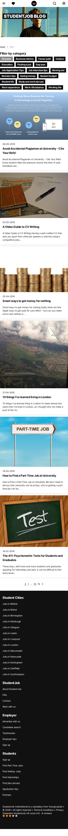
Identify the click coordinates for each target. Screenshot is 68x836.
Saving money (27, 76)
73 (35, 584)
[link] (42, 584)
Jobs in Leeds (10, 633)
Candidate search (12, 727)
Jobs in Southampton (13, 674)
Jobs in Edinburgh (12, 621)
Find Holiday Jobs (12, 771)
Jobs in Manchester (12, 650)
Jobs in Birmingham (12, 615)
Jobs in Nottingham (12, 662)
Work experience (11, 87)
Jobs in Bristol (10, 609)
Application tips (10, 789)
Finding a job (24, 64)
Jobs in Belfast (10, 603)
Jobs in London (10, 645)
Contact (7, 700)
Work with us (9, 706)
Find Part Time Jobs (13, 765)
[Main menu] (3, 3)
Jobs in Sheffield (11, 668)
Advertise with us (11, 721)
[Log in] (63, 3)
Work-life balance (34, 87)
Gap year (40, 64)
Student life (8, 81)
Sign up (6, 744)
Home (2, 47)
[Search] (56, 3)
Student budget (48, 76)
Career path (44, 58)
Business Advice (25, 58)
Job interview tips (37, 70)
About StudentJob (12, 689)
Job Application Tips (13, 70)
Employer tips (9, 739)
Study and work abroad (31, 81)
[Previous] (25, 584)
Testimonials (9, 733)
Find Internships (11, 777)
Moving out (58, 70)
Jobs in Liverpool (11, 639)
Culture (60, 58)
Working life (54, 87)
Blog (12, 47)
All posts (6, 58)
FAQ (5, 695)
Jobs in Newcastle (12, 656)
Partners (7, 794)
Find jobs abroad (11, 783)
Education (7, 64)
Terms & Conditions (43, 810)
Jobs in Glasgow (11, 627)
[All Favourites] (13, 3)
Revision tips (8, 76)
